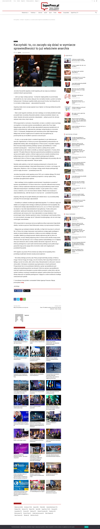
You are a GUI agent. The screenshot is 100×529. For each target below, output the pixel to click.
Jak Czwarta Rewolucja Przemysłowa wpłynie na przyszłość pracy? (35, 359)
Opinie (45, 12)
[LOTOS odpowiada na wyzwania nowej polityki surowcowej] (21, 385)
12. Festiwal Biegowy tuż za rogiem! (37, 491)
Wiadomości (25, 12)
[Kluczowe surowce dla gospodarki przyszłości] (37, 385)
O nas (15, 0)
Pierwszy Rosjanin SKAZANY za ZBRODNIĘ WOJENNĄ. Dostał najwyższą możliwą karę (78, 164)
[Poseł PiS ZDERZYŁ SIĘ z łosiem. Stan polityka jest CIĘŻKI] (67, 171)
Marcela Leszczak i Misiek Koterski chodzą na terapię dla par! (78, 90)
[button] (96, 12)
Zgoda (86, 526)
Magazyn (36, 0)
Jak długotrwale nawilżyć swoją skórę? (78, 72)
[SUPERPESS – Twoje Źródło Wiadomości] (50, 6)
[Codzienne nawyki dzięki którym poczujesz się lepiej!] (67, 60)
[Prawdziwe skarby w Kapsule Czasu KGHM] (37, 335)
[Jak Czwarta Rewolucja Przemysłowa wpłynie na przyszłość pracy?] (37, 351)
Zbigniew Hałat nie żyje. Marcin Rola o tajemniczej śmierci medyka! (78, 144)
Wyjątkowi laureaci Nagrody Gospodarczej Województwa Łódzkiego (52, 359)
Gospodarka (66, 12)
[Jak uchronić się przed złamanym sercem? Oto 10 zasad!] (67, 102)
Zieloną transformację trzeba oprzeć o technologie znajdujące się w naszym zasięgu (53, 408)
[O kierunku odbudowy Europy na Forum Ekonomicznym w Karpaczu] (53, 448)
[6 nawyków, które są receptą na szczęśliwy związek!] (67, 78)
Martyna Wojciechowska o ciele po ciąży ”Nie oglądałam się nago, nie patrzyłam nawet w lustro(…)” (79, 120)
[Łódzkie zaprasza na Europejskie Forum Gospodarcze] (37, 368)
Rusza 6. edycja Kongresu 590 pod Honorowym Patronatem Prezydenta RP (21, 424)
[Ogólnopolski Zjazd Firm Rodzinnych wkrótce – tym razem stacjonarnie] (21, 448)
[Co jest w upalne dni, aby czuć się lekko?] (67, 66)
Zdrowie (40, 12)
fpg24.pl (19, 52)
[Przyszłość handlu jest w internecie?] (53, 416)
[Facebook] (92, 1)
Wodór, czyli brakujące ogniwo (20, 440)
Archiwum (22, 19)
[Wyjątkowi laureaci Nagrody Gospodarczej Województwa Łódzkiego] (53, 351)
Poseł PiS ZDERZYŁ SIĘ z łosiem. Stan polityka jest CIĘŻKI (77, 171)
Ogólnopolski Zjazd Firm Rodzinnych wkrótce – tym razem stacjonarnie (20, 456)
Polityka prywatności (30, 0)
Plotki (55, 12)
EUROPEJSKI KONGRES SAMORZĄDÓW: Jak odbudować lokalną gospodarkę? (52, 343)
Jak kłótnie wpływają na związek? (77, 96)
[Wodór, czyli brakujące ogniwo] (21, 434)
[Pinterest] (21, 299)
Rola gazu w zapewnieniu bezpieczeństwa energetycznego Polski (37, 475)
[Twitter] (97, 1)
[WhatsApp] (24, 299)
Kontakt (18, 0)
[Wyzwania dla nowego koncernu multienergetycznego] (21, 400)
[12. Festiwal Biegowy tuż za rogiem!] (37, 485)
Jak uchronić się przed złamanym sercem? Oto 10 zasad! (78, 102)
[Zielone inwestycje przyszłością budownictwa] (37, 434)
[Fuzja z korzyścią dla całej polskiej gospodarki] (53, 434)
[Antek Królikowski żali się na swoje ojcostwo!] (67, 127)
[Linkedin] (94, 1)
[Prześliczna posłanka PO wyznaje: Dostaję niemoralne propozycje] (67, 139)
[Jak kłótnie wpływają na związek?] (67, 96)
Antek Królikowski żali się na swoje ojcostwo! (79, 127)
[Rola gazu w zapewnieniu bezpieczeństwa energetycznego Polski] (37, 467)
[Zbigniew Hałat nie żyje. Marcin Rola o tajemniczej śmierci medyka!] (67, 145)
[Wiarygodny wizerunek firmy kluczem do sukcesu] (53, 467)
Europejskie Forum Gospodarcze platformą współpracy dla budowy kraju (20, 375)
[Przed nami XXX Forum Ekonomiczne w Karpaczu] (53, 485)
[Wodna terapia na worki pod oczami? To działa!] (67, 108)
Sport (50, 12)
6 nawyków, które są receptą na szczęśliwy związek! (78, 78)
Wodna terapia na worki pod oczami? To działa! (78, 108)
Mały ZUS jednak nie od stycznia (21, 307)
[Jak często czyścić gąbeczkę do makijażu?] (67, 114)
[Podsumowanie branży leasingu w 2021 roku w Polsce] (21, 335)
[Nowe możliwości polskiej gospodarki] (37, 400)
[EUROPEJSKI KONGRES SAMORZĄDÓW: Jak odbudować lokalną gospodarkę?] (53, 335)
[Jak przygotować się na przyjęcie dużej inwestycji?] (21, 351)
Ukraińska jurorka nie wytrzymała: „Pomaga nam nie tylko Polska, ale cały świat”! (78, 151)
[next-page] (17, 498)
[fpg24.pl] (14, 52)
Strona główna (16, 19)
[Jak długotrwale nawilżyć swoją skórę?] (67, 72)
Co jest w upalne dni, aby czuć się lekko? (79, 66)
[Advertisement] (50, 30)
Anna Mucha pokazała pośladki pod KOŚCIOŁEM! (79, 84)
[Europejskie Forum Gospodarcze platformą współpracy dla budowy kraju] (21, 368)
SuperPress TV (74, 12)
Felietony (33, 12)
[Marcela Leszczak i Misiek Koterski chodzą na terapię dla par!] (67, 90)
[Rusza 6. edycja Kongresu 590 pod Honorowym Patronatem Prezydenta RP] (21, 416)
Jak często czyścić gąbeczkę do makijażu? (78, 114)
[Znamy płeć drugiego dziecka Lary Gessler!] (67, 158)
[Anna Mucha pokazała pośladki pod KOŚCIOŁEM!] (67, 84)
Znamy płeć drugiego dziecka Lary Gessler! (79, 157)
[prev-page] (14, 498)
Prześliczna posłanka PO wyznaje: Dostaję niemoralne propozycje (79, 138)
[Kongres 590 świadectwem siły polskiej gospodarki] (53, 385)
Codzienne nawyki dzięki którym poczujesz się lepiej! (78, 60)
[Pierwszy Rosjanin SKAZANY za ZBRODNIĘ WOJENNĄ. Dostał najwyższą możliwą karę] (67, 164)
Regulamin (23, 0)
